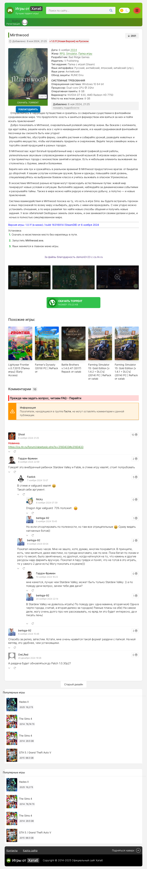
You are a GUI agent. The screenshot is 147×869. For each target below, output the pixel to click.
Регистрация (13, 24)
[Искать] (110, 10)
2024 (73, 49)
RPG (62, 53)
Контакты (12, 850)
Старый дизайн (73, 684)
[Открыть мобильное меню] (137, 10)
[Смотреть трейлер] (29, 277)
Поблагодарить (28, 109)
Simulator (71, 53)
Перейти (75, 398)
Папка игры (85, 53)
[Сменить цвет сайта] (124, 10)
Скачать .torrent (28, 102)
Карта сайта (30, 850)
